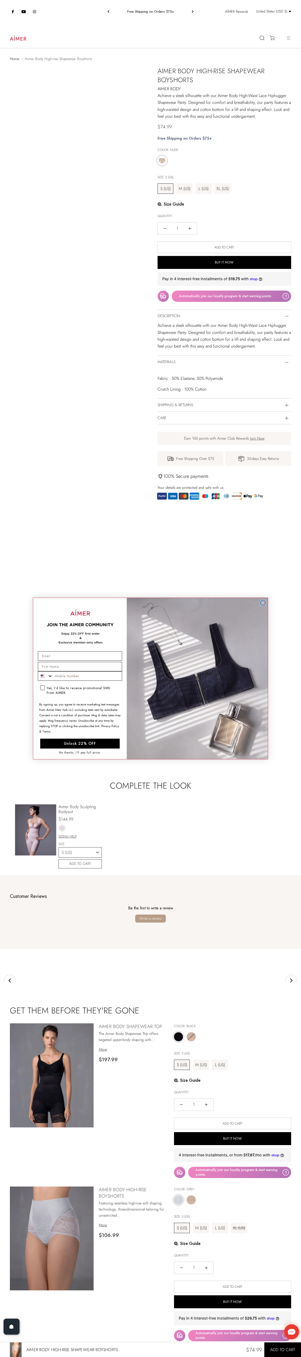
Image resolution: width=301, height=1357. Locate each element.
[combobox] (45, 676)
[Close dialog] (263, 603)
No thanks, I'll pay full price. (80, 752)
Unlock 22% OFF (80, 743)
